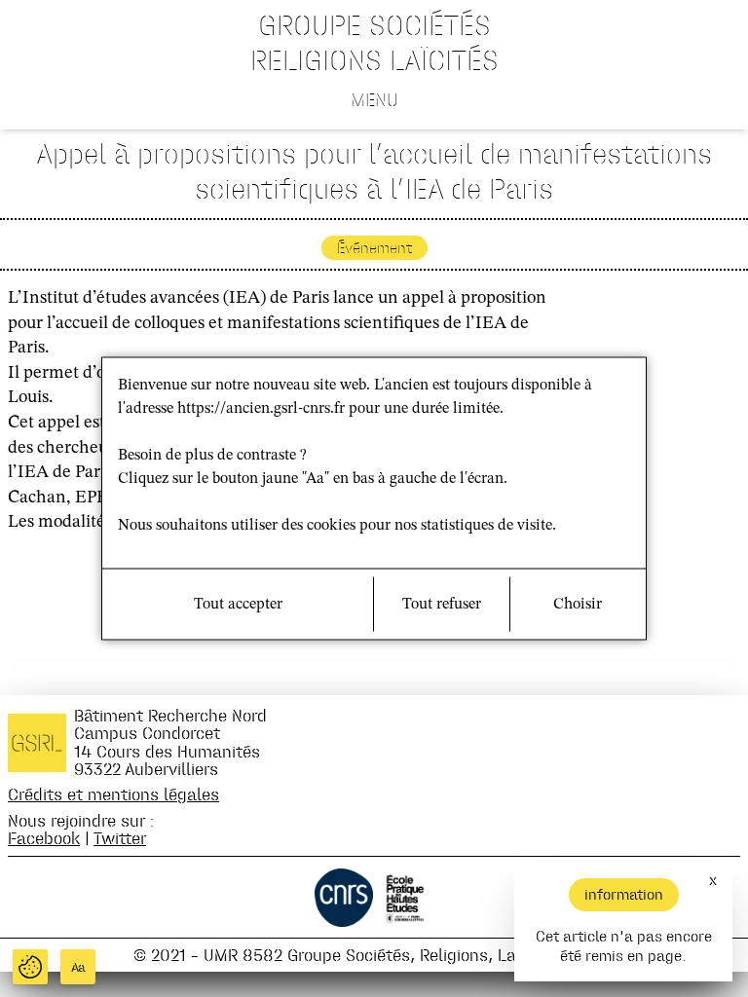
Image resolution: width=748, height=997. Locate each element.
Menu (374, 99)
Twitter (120, 838)
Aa (78, 967)
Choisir (577, 604)
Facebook (44, 838)
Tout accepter (238, 604)
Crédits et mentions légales (113, 794)
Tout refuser (441, 604)
